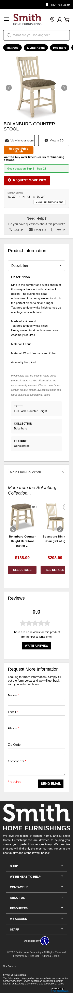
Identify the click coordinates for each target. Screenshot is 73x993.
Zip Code (15, 745)
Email (13, 712)
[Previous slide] (13, 529)
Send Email (51, 783)
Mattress (12, 47)
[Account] (59, 20)
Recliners (59, 47)
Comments (17, 761)
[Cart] (67, 20)
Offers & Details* (51, 956)
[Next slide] (60, 529)
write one (45, 636)
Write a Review (36, 645)
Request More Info (29, 180)
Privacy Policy (19, 956)
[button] (6, 19)
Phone (13, 728)
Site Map (35, 956)
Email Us (39, 230)
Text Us (59, 230)
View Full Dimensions (49, 202)
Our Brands (10, 966)
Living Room (36, 47)
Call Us (18, 230)
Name (13, 695)
